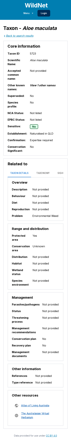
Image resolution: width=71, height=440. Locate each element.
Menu (26, 13)
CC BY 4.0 (51, 435)
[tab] (19, 173)
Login (44, 13)
